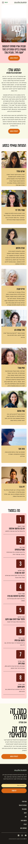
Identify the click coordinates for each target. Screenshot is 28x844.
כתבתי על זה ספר (23, 805)
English (6, 2)
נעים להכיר (24, 801)
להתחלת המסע (14, 58)
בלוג (26, 817)
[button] (2, 2)
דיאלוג (25, 813)
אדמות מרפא (24, 820)
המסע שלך (24, 809)
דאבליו (25, 824)
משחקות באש (23, 828)
